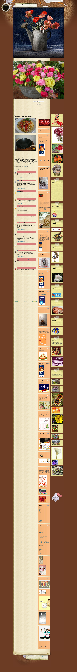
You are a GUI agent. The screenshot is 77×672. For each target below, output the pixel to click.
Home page (25, 301)
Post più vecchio (34, 301)
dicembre (41, 531)
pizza (39, 515)
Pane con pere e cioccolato (43, 538)
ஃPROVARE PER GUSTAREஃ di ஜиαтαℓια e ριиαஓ (25, 259)
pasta (39, 513)
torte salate (40, 521)
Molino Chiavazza (41, 382)
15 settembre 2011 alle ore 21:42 (21, 247)
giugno (41, 545)
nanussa (18, 191)
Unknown (18, 206)
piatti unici (40, 514)
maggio (41, 546)
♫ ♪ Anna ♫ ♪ (19, 171)
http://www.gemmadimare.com (42, 294)
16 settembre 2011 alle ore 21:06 (21, 274)
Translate (41, 102)
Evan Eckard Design (38, 657)
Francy (18, 180)
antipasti (40, 507)
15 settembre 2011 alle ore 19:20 (21, 212)
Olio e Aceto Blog (20, 244)
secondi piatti (40, 519)
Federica (18, 232)
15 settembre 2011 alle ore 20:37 (21, 241)
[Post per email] (27, 166)
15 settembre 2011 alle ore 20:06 (21, 229)
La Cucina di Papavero (43, 197)
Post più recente (17, 301)
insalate (39, 510)
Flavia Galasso (19, 214)
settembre (41, 535)
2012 (40, 528)
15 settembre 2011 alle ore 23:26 (21, 256)
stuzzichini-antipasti (41, 520)
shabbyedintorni (19, 222)
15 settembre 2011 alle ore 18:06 (21, 177)
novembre (41, 532)
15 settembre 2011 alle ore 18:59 (21, 203)
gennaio (41, 551)
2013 (40, 527)
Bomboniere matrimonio (43, 543)
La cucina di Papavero (22, 5)
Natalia (18, 250)
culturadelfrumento (41, 131)
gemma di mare (40, 293)
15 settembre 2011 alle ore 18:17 (21, 188)
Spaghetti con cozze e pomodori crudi (24, 116)
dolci (39, 509)
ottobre (41, 533)
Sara (18, 267)
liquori (39, 512)
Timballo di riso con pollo (43, 536)
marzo (41, 549)
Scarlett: (18, 198)
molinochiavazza (41, 273)
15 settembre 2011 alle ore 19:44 (21, 219)
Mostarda (41, 537)
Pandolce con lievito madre (43, 541)
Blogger (43, 656)
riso (39, 518)
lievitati (39, 511)
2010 (40, 553)
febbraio (41, 550)
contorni (40, 508)
